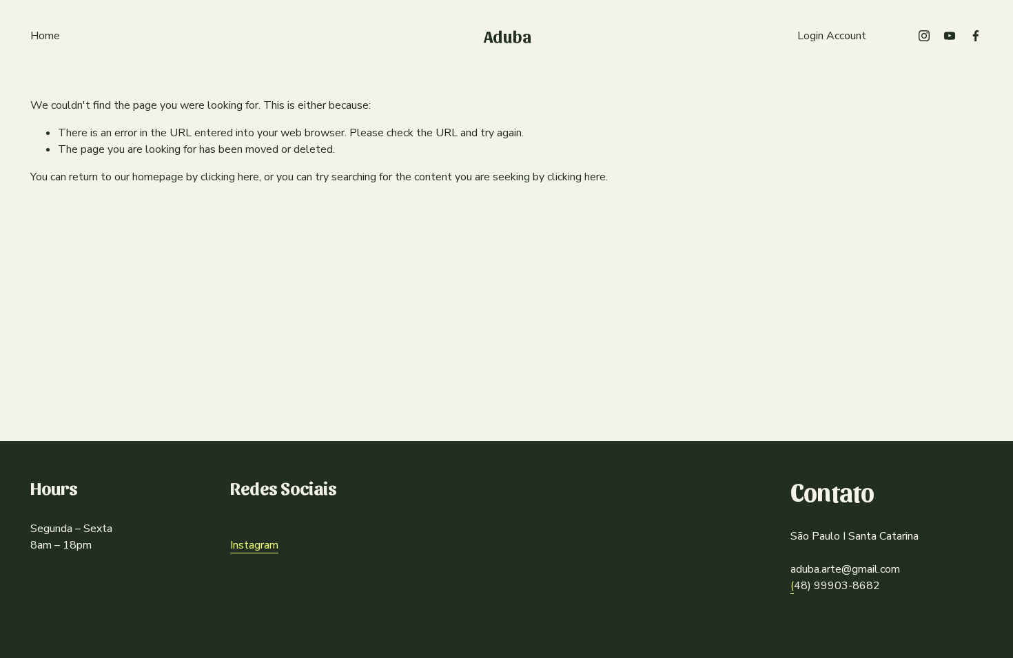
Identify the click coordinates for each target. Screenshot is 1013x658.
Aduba (507, 35)
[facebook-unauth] (976, 36)
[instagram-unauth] (924, 36)
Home (45, 35)
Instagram (254, 545)
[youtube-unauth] (949, 36)
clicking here (230, 176)
